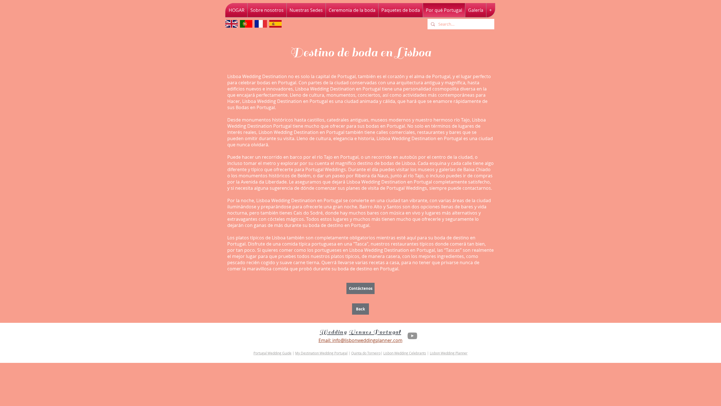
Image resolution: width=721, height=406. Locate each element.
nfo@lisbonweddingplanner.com (367, 340)
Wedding (333, 332)
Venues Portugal (375, 332)
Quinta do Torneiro (365, 353)
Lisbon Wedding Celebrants (404, 353)
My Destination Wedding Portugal (321, 353)
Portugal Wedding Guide (272, 353)
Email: (325, 340)
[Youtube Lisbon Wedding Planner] (412, 336)
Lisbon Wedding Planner (449, 353)
